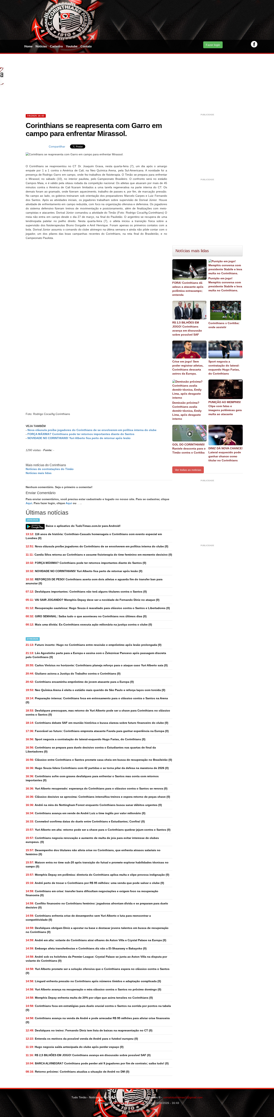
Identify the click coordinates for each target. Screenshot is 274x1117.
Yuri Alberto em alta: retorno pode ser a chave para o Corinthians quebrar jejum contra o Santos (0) (98, 829)
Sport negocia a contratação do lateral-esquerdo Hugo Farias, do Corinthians (224, 367)
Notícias (41, 46)
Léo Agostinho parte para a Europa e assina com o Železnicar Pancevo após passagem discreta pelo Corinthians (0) (96, 655)
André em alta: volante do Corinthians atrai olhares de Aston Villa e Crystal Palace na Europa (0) (96, 940)
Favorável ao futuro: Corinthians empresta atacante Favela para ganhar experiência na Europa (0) (97, 731)
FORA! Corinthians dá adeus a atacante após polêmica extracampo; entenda (187, 288)
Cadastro (56, 46)
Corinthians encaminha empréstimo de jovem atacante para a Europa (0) (80, 681)
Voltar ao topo (138, 1111)
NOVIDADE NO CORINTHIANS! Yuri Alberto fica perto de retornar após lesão (79, 438)
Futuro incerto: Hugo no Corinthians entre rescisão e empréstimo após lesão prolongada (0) (93, 644)
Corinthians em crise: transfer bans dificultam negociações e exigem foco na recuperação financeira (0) (92, 893)
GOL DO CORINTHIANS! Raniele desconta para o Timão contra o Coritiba (189, 448)
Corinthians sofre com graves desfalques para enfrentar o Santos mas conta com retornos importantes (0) (92, 778)
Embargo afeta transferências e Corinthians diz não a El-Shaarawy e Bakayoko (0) (86, 948)
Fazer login (213, 44)
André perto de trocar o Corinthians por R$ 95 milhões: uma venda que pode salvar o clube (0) (95, 883)
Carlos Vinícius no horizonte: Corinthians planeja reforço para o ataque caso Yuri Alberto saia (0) (97, 665)
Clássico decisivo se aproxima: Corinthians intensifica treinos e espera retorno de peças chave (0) (98, 796)
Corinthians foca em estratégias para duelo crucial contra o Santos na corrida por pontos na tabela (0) (98, 1008)
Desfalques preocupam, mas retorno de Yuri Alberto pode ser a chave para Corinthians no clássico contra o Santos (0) (98, 712)
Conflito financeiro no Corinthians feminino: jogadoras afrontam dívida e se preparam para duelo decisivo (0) (97, 905)
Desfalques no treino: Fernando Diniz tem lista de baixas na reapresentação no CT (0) (89, 1030)
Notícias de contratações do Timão (50, 469)
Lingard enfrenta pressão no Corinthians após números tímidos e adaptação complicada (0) (93, 981)
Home (28, 46)
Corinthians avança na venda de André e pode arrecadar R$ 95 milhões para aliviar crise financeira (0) (98, 1020)
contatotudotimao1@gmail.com (183, 1097)
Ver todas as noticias (188, 469)
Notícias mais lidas (39, 473)
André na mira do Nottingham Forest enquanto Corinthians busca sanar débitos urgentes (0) (94, 805)
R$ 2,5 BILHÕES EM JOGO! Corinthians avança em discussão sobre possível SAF (187, 328)
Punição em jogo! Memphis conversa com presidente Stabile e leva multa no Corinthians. (225, 284)
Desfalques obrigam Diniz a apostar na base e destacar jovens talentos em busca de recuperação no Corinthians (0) (97, 930)
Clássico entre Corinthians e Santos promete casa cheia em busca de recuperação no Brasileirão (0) (99, 759)
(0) (97, 546)
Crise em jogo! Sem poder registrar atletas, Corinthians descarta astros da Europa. (187, 367)
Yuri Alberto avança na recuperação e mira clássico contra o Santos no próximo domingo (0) (93, 989)
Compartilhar (57, 146)
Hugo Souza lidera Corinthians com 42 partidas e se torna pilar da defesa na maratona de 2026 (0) (97, 768)
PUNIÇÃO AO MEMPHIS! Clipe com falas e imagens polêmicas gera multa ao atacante (225, 408)
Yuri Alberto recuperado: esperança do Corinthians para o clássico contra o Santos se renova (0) (96, 788)
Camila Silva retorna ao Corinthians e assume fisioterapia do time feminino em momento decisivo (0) (99, 554)
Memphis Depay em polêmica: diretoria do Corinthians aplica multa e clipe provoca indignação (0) (97, 874)
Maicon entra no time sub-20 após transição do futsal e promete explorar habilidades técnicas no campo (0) (97, 864)
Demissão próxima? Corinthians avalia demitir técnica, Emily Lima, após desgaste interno (187, 410)
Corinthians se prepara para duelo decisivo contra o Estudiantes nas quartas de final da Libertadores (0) (91, 749)
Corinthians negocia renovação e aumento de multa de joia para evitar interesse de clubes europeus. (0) (92, 840)
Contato (86, 46)
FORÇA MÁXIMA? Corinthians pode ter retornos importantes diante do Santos (80, 434)
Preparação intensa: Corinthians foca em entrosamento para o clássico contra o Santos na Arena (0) (97, 700)
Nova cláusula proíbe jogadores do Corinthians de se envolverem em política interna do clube (91, 430)
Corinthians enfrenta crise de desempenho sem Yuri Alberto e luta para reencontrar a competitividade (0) (88, 917)
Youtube (71, 46)
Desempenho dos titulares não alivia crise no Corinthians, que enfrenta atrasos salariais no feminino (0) (93, 852)
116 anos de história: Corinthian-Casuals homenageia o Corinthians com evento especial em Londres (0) (94, 536)
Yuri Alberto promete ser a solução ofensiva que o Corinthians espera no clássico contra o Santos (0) (97, 971)
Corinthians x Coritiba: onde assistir (223, 325)
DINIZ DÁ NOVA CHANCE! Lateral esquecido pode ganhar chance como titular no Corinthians (225, 454)
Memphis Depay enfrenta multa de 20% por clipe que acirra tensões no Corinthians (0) (89, 997)
